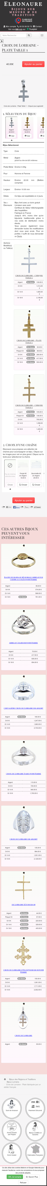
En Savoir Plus (32, 1176)
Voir (12, 136)
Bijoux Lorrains (12, 1082)
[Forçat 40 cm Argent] (23, 464)
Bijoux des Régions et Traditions (22, 1079)
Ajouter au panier (33, 64)
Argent (17, 157)
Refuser (23, 1182)
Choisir (24, 484)
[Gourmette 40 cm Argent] (36, 464)
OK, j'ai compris (14, 1176)
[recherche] (29, 35)
